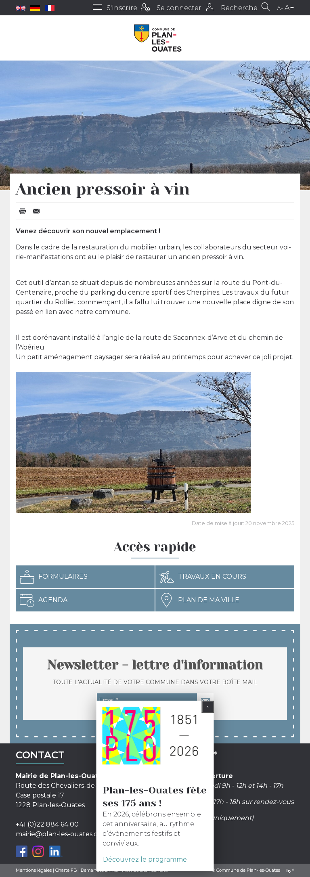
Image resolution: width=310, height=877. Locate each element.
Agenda (52, 600)
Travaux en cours (212, 576)
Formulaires (63, 576)
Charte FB (66, 870)
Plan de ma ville (208, 600)
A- (280, 8)
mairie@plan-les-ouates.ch (59, 834)
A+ (289, 7)
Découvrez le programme (145, 859)
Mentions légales (34, 870)
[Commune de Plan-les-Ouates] (158, 38)
